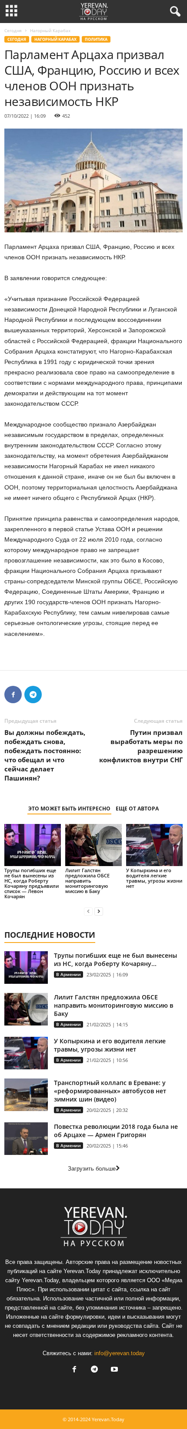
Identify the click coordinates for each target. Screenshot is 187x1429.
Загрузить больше (92, 1168)
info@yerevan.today (119, 1353)
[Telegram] (33, 694)
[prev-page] (88, 911)
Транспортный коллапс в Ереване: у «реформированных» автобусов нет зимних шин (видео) (110, 1090)
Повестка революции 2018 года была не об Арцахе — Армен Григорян (116, 1130)
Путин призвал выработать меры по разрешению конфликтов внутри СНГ (141, 746)
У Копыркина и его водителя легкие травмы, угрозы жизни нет (154, 878)
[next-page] (98, 911)
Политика (96, 39)
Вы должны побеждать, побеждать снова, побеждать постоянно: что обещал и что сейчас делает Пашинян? (44, 755)
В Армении (68, 974)
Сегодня (13, 30)
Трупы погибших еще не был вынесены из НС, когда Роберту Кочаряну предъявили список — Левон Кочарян (31, 883)
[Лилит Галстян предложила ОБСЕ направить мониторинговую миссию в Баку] (93, 845)
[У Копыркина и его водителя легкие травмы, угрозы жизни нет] (154, 845)
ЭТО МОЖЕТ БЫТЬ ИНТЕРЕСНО (69, 808)
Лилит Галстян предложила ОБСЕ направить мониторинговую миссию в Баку (87, 880)
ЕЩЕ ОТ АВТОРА (137, 808)
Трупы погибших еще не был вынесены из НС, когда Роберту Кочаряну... (115, 959)
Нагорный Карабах (55, 39)
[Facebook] (13, 694)
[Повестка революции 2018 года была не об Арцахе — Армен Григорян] (26, 1138)
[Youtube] (113, 1370)
